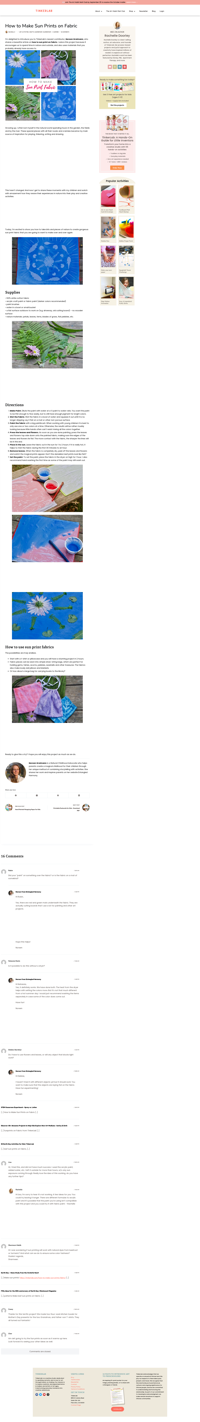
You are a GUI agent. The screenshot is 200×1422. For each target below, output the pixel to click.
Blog (154, 11)
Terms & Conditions (78, 1389)
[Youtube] (110, 67)
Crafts (31, 32)
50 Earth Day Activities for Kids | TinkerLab (17, 1144)
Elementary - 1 (48, 32)
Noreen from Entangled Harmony (28, 892)
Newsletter (143, 11)
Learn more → (132, 2)
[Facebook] (15, 795)
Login (162, 11)
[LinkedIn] (79, 795)
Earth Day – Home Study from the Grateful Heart (20, 1273)
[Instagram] (115, 67)
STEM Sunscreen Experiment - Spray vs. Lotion (19, 1107)
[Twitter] (40, 1394)
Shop (131, 11)
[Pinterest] (58, 795)
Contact (74, 1384)
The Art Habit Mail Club (115, 11)
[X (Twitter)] (36, 795)
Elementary (39, 32)
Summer (56, 32)
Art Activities (24, 32)
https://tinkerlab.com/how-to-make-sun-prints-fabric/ (43, 1277)
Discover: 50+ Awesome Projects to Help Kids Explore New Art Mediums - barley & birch (34, 1126)
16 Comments (65, 32)
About (97, 11)
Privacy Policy (75, 1387)
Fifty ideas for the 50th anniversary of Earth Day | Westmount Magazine (28, 1291)
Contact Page (76, 1405)
